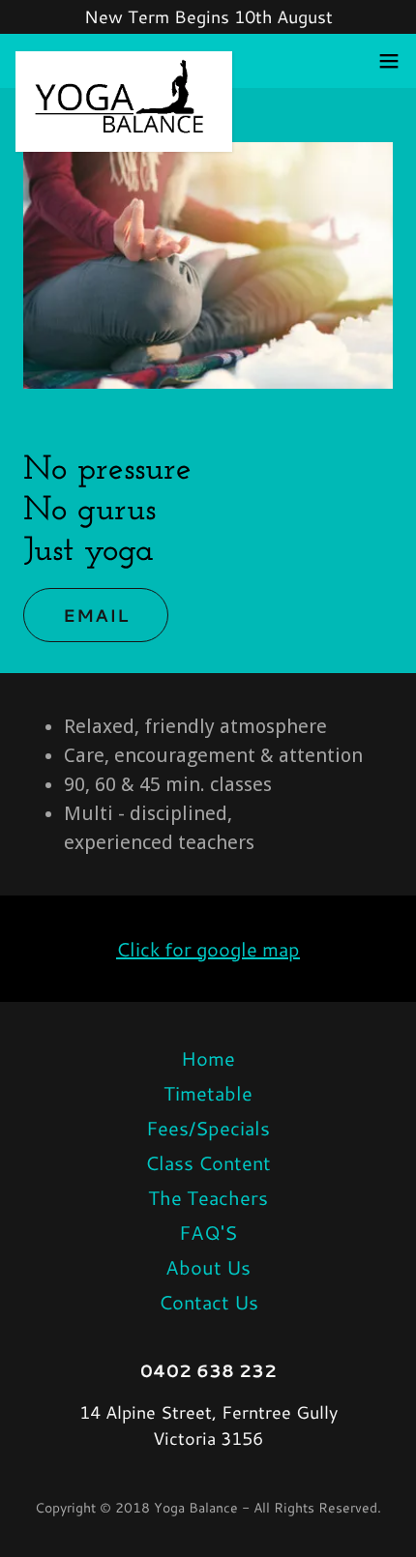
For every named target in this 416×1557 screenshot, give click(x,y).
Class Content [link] (208, 1162)
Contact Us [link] (208, 1301)
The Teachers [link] (208, 1197)
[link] (123, 61)
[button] (389, 61)
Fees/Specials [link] (208, 1127)
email (96, 615)
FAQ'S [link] (208, 1232)
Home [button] (208, 1058)
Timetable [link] (208, 1092)
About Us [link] (208, 1266)
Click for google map (208, 948)
